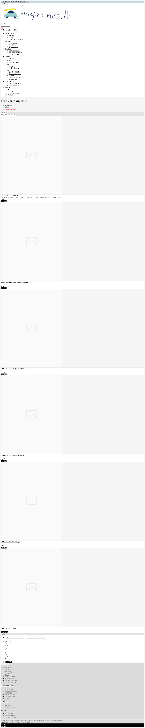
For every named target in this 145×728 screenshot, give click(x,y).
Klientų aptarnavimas (8, 685)
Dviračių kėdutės (14, 85)
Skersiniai (12, 35)
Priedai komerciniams (16, 39)
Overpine (12, 66)
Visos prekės (9, 689)
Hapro (7, 651)
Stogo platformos (14, 54)
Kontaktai (25, 2)
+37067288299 (5, 2)
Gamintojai (8, 693)
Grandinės (12, 76)
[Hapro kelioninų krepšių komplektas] (31, 453)
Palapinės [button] (8, 64)
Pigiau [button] (7, 89)
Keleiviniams (13, 43)
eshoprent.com (27, 722)
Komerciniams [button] (9, 33)
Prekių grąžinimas (10, 673)
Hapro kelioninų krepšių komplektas (12, 455)
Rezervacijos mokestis (12, 682)
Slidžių (11, 60)
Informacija (5, 664)
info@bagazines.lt (16, 2)
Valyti (3, 662)
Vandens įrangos (14, 62)
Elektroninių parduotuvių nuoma (11, 722)
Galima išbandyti (10, 677)
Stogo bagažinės (14, 51)
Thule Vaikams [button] (9, 81)
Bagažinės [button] (8, 49)
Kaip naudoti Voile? (11, 680)
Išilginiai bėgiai (13, 47)
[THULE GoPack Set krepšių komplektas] (31, 367)
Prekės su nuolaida (11, 691)
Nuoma (7, 87)
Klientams (4, 701)
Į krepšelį (4, 201)
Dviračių (11, 58)
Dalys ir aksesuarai (15, 78)
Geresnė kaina (9, 678)
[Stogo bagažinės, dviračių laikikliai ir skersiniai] (36, 22)
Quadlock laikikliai (14, 72)
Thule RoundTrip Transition (9, 195)
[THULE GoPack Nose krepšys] (31, 540)
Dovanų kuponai (10, 695)
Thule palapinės (14, 68)
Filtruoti (9, 662)
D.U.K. (7, 675)
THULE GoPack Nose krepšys (10, 542)
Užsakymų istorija (10, 707)
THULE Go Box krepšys (8, 628)
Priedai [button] (7, 70)
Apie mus (8, 667)
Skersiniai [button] (8, 41)
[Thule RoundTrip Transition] (31, 193)
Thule (6, 656)
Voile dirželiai (13, 79)
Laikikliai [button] (7, 56)
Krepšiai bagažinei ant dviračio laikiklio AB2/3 (15, 282)
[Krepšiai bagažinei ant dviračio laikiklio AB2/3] (31, 280)
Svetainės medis (10, 696)
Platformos (12, 37)
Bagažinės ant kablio (15, 53)
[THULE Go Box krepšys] (31, 626)
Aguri (6, 645)
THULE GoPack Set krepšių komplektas (13, 368)
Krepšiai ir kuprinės (15, 74)
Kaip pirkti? (8, 671)
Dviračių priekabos (15, 83)
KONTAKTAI (9, 95)
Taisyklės (8, 669)
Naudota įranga (14, 93)
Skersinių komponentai (16, 45)
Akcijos (11, 91)
